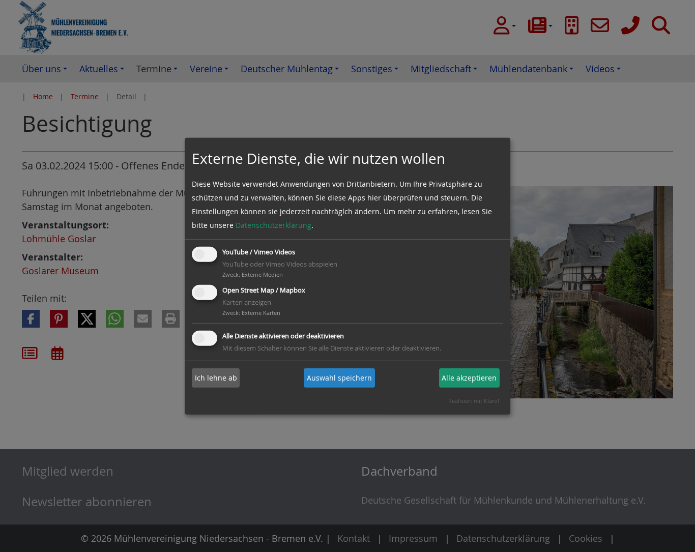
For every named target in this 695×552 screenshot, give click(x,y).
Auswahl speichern (339, 378)
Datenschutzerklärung (273, 225)
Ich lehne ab (216, 378)
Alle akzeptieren (469, 378)
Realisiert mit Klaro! (473, 400)
